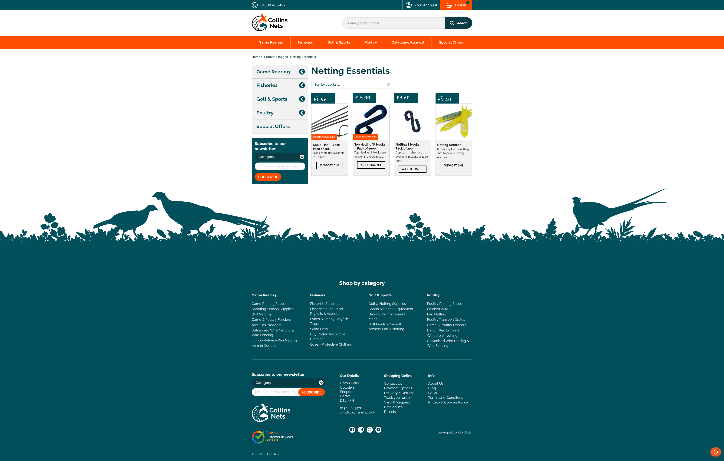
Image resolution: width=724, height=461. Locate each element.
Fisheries (305, 42)
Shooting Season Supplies (273, 309)
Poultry (371, 42)
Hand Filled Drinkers (443, 330)
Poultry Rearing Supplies (446, 304)
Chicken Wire (437, 309)
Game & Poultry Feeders (271, 319)
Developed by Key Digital (454, 432)
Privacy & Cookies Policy (448, 402)
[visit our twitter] (370, 430)
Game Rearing (271, 42)
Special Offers (451, 42)
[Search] (458, 23)
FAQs (432, 393)
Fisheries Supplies (324, 304)
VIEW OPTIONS (329, 165)
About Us (435, 383)
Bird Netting (261, 314)
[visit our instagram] (361, 430)
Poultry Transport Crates (446, 319)
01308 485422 (351, 408)
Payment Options (398, 388)
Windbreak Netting (442, 336)
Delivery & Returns (399, 393)
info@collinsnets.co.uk (357, 412)
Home (256, 57)
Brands (390, 412)
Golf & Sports (338, 42)
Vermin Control (264, 345)
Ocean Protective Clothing (331, 344)
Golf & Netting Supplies (387, 304)
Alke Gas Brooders (266, 325)
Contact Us (393, 383)
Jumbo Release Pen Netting (274, 340)
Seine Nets (319, 329)
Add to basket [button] (371, 164)
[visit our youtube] (378, 430)
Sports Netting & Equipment (391, 309)
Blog (432, 388)
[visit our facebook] (352, 430)
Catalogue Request (408, 42)
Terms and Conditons (445, 397)
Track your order (397, 397)
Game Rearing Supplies (270, 304)
